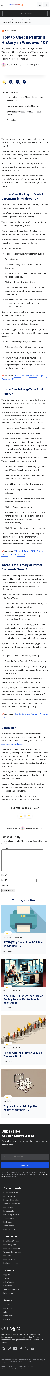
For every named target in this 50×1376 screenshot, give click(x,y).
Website (4, 885)
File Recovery (8, 1222)
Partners (6, 1319)
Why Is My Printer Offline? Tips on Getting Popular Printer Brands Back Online (23, 999)
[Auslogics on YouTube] (32, 1349)
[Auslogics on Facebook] (21, 1349)
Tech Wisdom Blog (8, 20)
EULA (3, 1366)
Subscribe (25, 1165)
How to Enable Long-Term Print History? (23, 106)
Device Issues (34, 20)
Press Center (8, 1316)
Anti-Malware (8, 1218)
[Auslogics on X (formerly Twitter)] (27, 1349)
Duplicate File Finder (11, 1263)
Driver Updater (8, 1211)
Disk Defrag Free (9, 1245)
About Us (6, 1305)
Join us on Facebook (11, 1289)
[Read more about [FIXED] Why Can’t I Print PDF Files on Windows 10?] (23, 919)
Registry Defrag (9, 1259)
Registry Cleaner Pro (11, 1200)
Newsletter (7, 1286)
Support (6, 1275)
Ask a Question (9, 1282)
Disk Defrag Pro (9, 1196)
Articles (6, 1278)
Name (4, 875)
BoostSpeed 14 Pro (10, 1193)
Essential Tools (9, 1229)
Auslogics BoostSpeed (11, 744)
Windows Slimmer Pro (11, 1204)
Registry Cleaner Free (11, 1248)
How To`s (22, 20)
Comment (5, 848)
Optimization (7, 937)
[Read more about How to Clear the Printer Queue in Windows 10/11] (23, 1029)
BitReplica (7, 1256)
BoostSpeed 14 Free (11, 1241)
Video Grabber (8, 1226)
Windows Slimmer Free (12, 1252)
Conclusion (11, 120)
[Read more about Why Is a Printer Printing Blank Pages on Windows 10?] (23, 1083)
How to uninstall (7, 1369)
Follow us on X (8, 1293)
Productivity (18, 937)
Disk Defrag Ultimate (11, 1215)
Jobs (5, 1312)
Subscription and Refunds (26, 1366)
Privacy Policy (11, 1366)
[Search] (46, 4)
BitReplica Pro (8, 1207)
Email (4, 880)
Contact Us (7, 1308)
